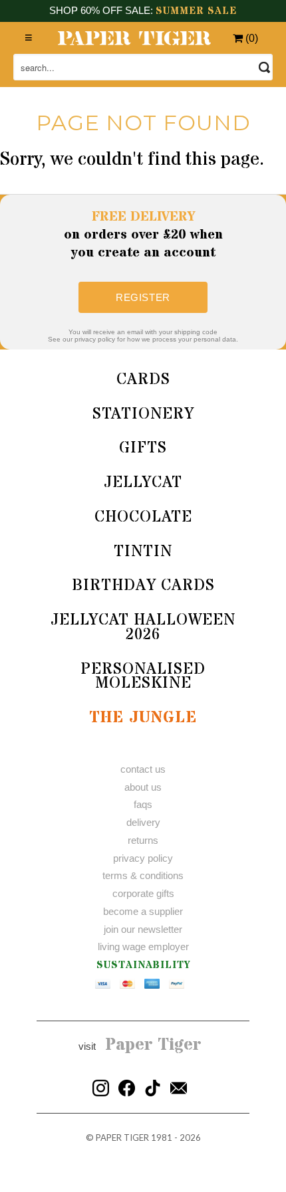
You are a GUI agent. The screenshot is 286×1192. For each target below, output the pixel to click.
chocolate (143, 517)
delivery (143, 822)
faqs (143, 804)
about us (143, 787)
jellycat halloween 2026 (143, 627)
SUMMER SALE (196, 11)
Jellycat (143, 483)
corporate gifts (143, 893)
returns (143, 840)
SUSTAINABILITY (143, 965)
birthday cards (143, 586)
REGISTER (143, 297)
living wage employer (143, 946)
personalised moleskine (143, 676)
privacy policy (143, 858)
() (250, 38)
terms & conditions (143, 875)
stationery (143, 414)
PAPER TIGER (122, 1137)
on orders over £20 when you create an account (143, 235)
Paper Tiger (153, 1045)
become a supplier (143, 911)
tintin (143, 552)
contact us (143, 769)
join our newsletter (143, 929)
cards (143, 380)
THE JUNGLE (143, 718)
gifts (143, 448)
